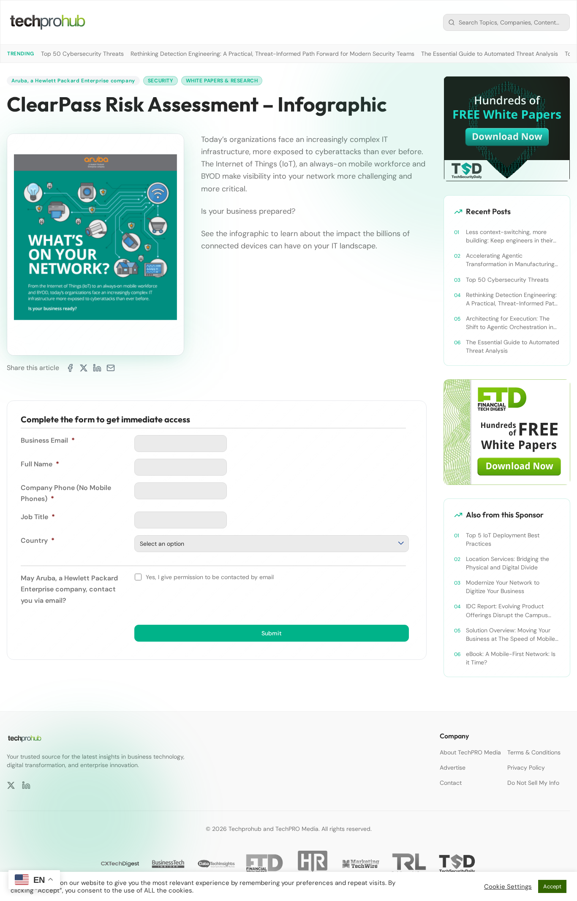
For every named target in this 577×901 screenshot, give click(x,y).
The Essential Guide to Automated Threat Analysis (489, 53)
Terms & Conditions (534, 752)
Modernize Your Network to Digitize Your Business (502, 587)
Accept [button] (552, 886)
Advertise (452, 767)
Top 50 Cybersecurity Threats (82, 53)
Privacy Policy (526, 767)
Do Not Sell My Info (533, 783)
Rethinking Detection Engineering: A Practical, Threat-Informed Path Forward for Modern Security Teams (272, 53)
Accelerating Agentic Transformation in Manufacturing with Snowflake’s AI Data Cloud (510, 260)
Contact (451, 783)
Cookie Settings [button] (508, 886)
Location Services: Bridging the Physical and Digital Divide (507, 563)
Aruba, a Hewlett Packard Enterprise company (73, 80)
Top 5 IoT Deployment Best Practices (502, 539)
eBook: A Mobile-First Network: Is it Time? (510, 658)
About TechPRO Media (470, 752)
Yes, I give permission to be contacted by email (210, 577)
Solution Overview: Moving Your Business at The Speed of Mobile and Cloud (510, 634)
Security (160, 80)
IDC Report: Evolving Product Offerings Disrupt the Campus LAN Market (507, 610)
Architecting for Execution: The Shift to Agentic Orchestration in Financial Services (509, 323)
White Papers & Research (222, 80)
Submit (271, 633)
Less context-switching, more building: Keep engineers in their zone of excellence (509, 236)
